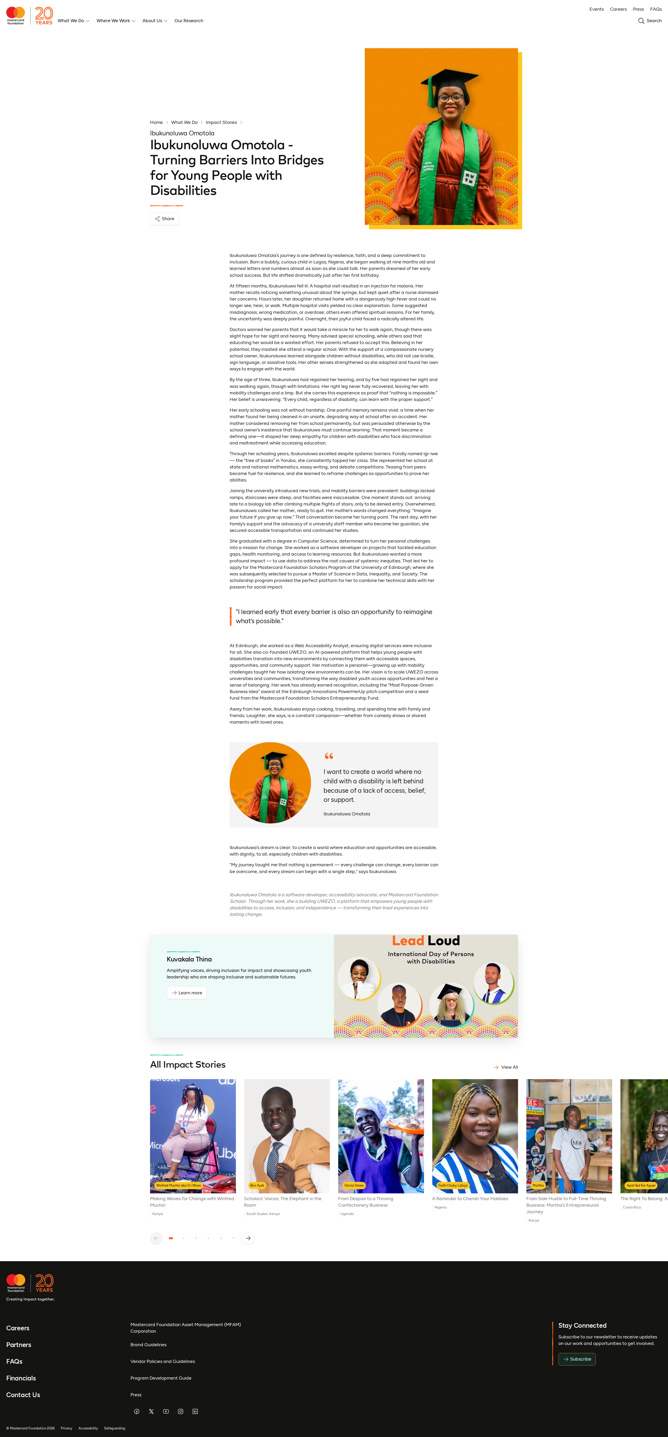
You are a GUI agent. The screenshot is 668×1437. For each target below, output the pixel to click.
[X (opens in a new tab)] (151, 1411)
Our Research (189, 20)
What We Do (71, 20)
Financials (21, 1378)
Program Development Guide (161, 1378)
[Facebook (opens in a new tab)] (136, 1411)
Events (596, 9)
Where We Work (113, 20)
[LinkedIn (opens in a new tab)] (195, 1411)
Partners (18, 1345)
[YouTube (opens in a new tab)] (166, 1411)
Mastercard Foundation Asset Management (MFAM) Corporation (185, 1328)
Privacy (66, 1428)
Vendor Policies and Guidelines (162, 1361)
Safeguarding (114, 1428)
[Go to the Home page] (32, 15)
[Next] (248, 1238)
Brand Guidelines (148, 1345)
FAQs (656, 9)
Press (638, 9)
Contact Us (23, 1395)
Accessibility (88, 1428)
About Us (152, 20)
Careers (618, 9)
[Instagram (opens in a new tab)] (180, 1411)
